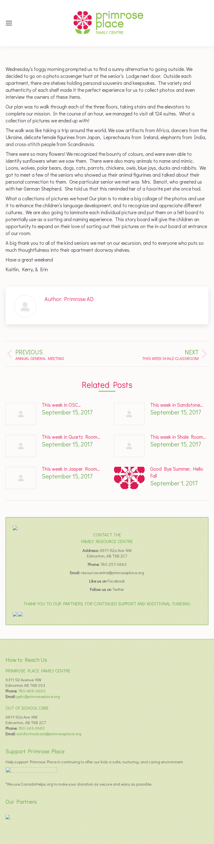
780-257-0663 (113, 564)
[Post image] (21, 414)
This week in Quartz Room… (71, 436)
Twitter (118, 589)
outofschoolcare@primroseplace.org (48, 733)
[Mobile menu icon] (9, 23)
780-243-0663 (31, 728)
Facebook (116, 581)
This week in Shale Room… (178, 436)
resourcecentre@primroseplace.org (112, 572)
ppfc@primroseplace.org (38, 696)
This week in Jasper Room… (71, 468)
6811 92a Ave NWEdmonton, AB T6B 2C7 (109, 553)
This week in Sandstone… (176, 404)
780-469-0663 (31, 691)
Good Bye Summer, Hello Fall (176, 472)
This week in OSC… (61, 404)
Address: (91, 550)
